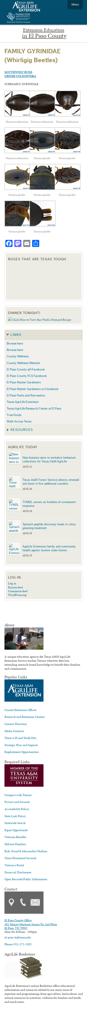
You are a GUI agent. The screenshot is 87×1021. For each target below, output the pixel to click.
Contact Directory (15, 724)
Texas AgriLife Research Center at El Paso (34, 408)
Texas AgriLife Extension (23, 402)
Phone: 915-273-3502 (18, 944)
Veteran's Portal (14, 865)
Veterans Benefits (15, 837)
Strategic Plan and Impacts (21, 745)
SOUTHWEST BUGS (18, 72)
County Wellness (18, 356)
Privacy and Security (17, 802)
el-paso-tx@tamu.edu (17, 937)
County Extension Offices (20, 710)
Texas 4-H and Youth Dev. (20, 738)
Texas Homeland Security (20, 858)
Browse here (15, 343)
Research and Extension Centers (24, 717)
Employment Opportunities (21, 752)
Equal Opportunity (16, 830)
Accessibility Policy (16, 809)
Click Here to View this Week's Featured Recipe (41, 319)
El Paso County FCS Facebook (27, 376)
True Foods (14, 415)
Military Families (15, 844)
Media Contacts (14, 731)
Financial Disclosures (17, 872)
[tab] (43, 335)
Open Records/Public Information (25, 879)
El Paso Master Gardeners (24, 382)
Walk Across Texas (19, 421)
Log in (12, 583)
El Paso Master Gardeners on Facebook (32, 389)
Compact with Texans (17, 795)
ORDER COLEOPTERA (20, 76)
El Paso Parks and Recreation (26, 395)
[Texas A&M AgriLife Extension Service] (29, 7)
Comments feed (17, 591)
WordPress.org (17, 595)
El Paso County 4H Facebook (26, 369)
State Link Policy (15, 816)
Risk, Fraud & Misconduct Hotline (25, 851)
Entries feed (15, 587)
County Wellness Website (23, 363)
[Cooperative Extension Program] (30, 18)
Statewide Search (14, 823)
